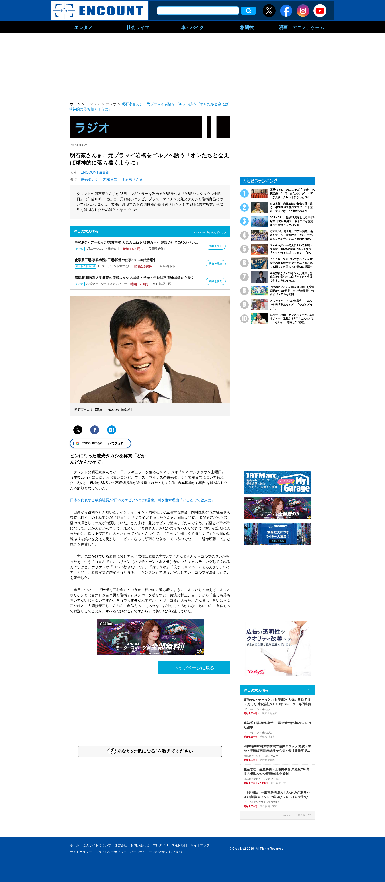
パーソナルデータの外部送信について (156, 851)
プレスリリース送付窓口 (170, 845)
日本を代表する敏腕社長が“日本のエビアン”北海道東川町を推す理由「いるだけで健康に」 (142, 500)
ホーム (74, 845)
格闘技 (247, 27)
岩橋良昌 (110, 179)
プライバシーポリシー (111, 851)
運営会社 (121, 845)
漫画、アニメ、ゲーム (302, 27)
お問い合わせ (140, 845)
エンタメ (83, 27)
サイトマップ (200, 845)
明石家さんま (132, 179)
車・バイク (192, 27)
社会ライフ (138, 27)
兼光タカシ (89, 179)
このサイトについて (97, 845)
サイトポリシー (81, 851)
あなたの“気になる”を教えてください (155, 751)
